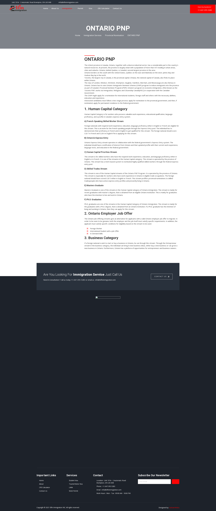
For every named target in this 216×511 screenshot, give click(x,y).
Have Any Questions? (204, 7)
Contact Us (117, 8)
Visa (90, 8)
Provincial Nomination (114, 35)
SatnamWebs (174, 507)
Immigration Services (92, 35)
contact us (160, 276)
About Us (55, 8)
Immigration (67, 8)
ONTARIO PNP (133, 35)
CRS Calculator (103, 8)
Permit (80, 8)
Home (45, 8)
